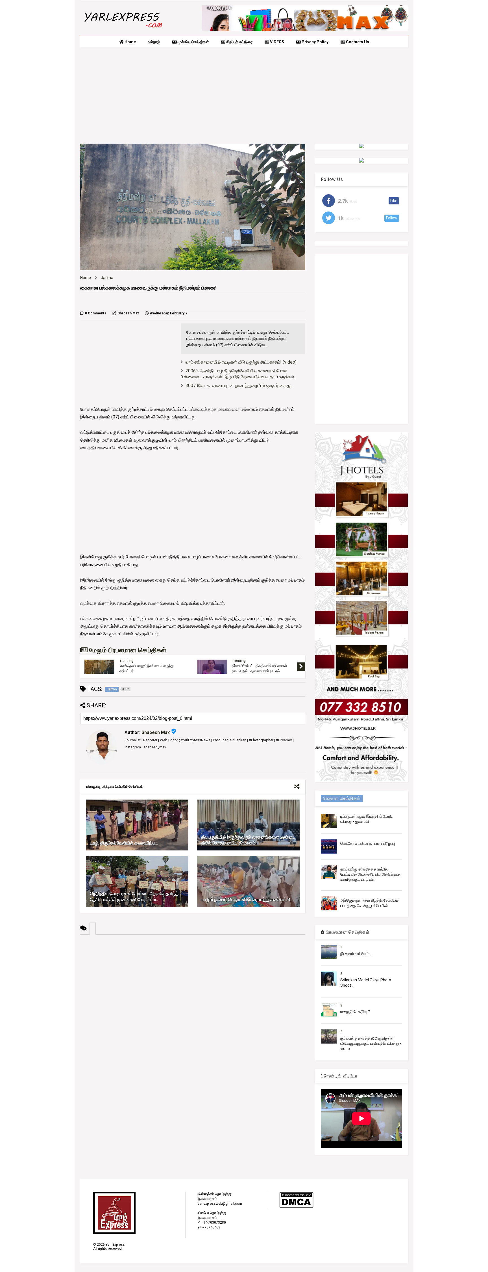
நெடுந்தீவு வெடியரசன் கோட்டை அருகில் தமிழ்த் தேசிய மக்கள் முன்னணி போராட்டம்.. (134, 896)
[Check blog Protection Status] (296, 1207)
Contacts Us (357, 42)
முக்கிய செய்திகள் (193, 42)
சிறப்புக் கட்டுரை (238, 42)
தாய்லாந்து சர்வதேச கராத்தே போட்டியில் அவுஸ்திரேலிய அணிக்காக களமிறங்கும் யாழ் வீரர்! (370, 874)
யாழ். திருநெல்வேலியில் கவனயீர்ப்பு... (124, 843)
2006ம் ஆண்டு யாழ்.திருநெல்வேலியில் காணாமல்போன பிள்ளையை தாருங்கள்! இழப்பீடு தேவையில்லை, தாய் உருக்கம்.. (238, 373)
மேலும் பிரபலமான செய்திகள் (127, 650)
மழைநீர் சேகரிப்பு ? (355, 1011)
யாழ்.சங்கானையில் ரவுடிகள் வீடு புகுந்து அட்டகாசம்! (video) (241, 362)
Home (130, 42)
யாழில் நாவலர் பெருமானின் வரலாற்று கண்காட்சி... (247, 899)
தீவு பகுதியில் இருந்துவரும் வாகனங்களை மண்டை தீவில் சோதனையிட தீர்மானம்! (248, 840)
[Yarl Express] (122, 29)
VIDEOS (276, 42)
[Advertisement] (244, 95)
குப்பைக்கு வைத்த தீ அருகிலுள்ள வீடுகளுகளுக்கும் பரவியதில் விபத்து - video (370, 1043)
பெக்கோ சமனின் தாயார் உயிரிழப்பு (367, 843)
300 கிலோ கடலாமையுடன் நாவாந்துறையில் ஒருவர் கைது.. (239, 385)
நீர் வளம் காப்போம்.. (355, 953)
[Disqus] (192, 1005)
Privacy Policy (314, 42)
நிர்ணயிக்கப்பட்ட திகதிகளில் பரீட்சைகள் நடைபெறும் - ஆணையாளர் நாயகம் (259, 668)
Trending (126, 661)
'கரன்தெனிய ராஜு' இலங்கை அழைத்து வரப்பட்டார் (146, 668)
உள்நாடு (154, 42)
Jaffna (107, 277)
